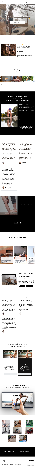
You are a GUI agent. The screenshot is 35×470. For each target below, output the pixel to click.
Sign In (33, 2)
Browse (10, 2)
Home (7, 2)
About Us (29, 2)
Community (14, 2)
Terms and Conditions (4, 464)
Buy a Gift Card (11, 464)
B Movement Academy (17, 464)
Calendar (18, 2)
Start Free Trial (10, 374)
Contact (20, 466)
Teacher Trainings (24, 2)
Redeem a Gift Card (4, 466)
